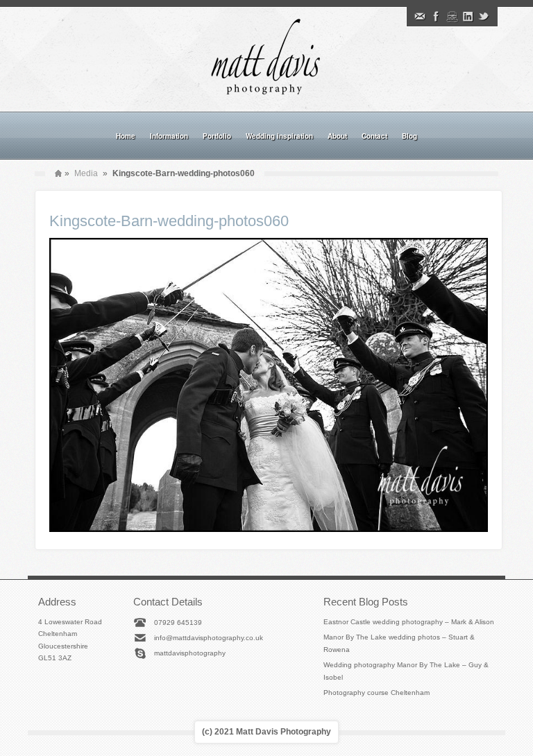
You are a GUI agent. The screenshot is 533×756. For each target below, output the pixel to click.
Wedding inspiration (279, 136)
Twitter (484, 17)
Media (86, 173)
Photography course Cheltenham (376, 692)
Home (125, 136)
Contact (374, 136)
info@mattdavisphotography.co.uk (208, 638)
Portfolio (217, 136)
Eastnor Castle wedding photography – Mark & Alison (408, 622)
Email (420, 17)
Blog (409, 136)
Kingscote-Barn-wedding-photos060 (169, 221)
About (337, 136)
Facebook (436, 17)
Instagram (452, 17)
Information (169, 136)
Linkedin (468, 17)
